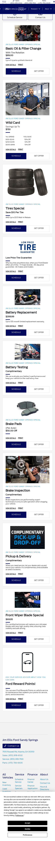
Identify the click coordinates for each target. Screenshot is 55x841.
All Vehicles (7, 776)
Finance (33, 774)
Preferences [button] (19, 815)
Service (19, 774)
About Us (44, 779)
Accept (27, 823)
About (44, 774)
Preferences (27, 835)
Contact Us (13, 746)
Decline (27, 829)
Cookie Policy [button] (12, 813)
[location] (54, 2)
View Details (11, 65)
